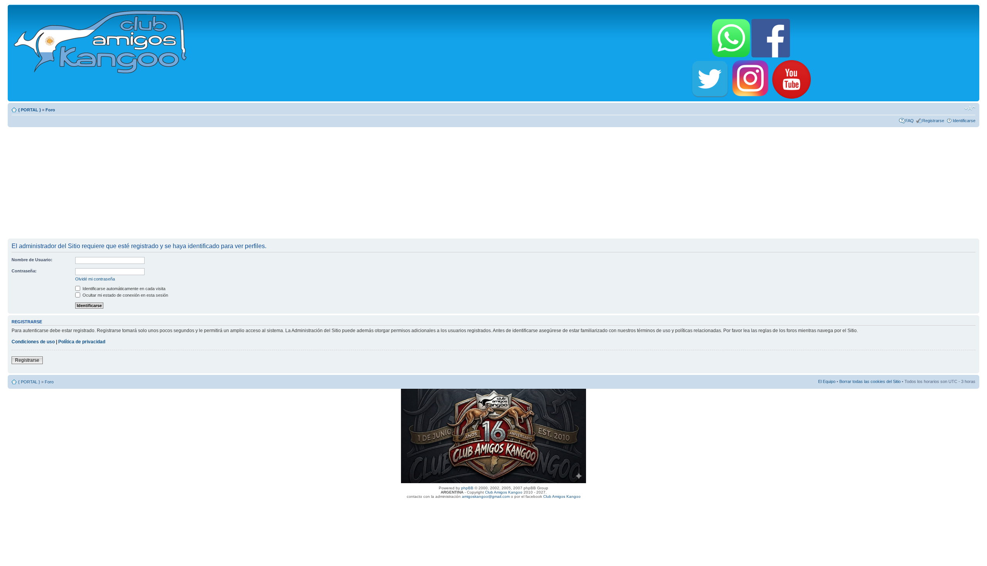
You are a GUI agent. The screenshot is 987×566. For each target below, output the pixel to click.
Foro (50, 109)
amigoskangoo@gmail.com (486, 496)
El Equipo (826, 381)
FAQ (909, 120)
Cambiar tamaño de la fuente (969, 108)
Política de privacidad (81, 341)
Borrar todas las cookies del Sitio (870, 381)
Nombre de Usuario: (32, 259)
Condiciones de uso (33, 341)
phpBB (467, 488)
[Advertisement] (493, 183)
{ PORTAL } (29, 109)
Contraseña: (24, 271)
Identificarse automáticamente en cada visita (123, 288)
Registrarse (933, 120)
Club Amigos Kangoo (503, 492)
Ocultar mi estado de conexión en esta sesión (124, 295)
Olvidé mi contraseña (95, 279)
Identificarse (964, 120)
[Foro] (101, 40)
